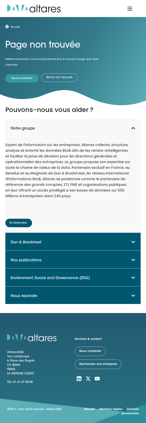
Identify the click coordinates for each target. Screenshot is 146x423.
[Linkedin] (79, 378)
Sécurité (89, 409)
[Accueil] (7, 26)
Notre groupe (23, 128)
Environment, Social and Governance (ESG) (50, 278)
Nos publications (26, 260)
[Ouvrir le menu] (130, 8)
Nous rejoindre (24, 296)
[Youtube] (97, 378)
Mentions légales (110, 409)
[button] (73, 127)
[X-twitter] (88, 378)
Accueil (15, 27)
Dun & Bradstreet (26, 242)
